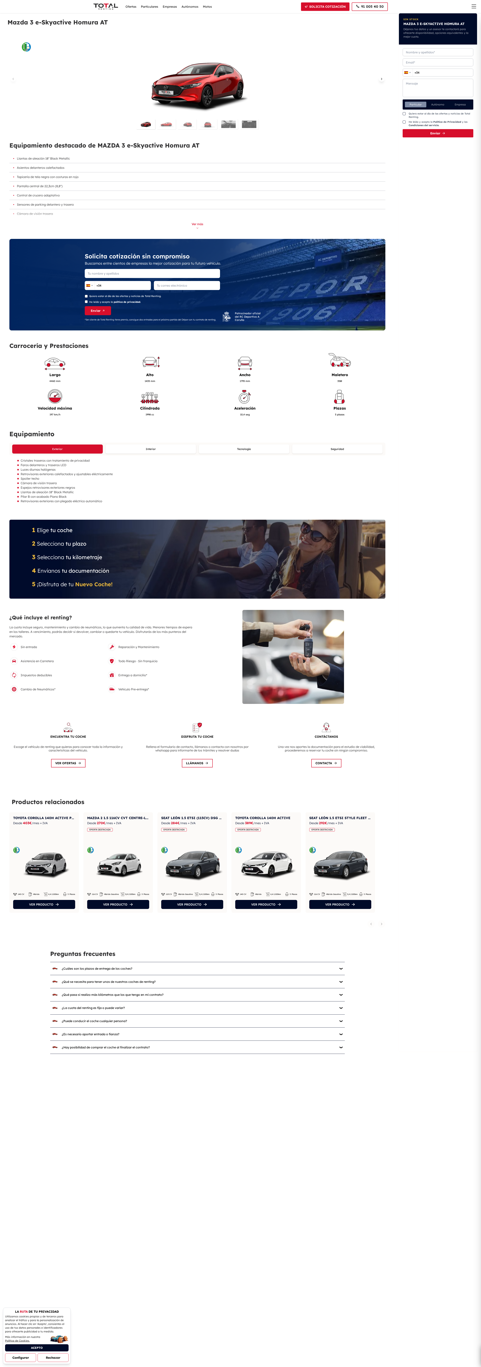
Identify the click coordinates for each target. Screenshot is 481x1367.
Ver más (197, 224)
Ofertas (131, 6)
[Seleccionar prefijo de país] (90, 285)
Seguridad (337, 449)
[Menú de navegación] (473, 6)
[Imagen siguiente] (381, 79)
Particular (416, 104)
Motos (207, 6)
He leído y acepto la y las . (438, 123)
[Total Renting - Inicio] (105, 7)
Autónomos (190, 6)
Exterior (57, 449)
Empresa (460, 104)
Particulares (149, 6)
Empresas (170, 6)
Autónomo (437, 104)
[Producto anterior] (371, 924)
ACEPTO (37, 1348)
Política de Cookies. (17, 1340)
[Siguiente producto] (381, 924)
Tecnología (244, 449)
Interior (151, 449)
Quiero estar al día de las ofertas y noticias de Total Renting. (125, 296)
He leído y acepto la (115, 301)
